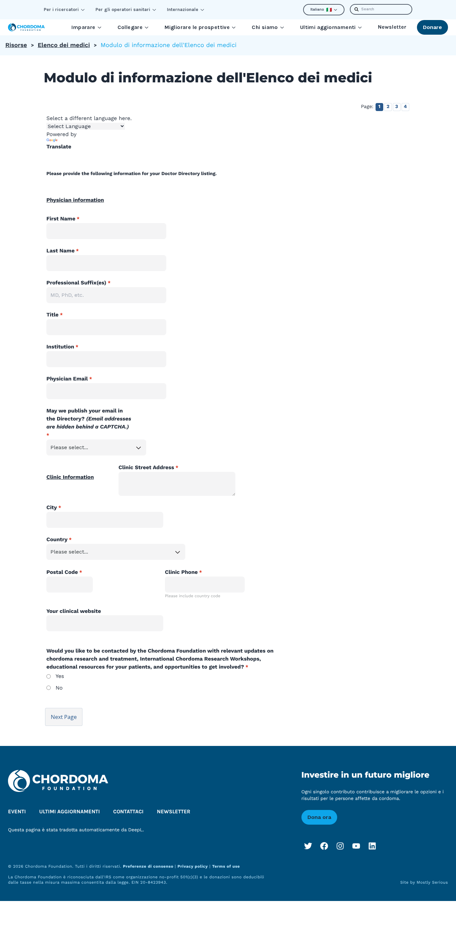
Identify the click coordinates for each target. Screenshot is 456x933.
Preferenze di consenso (149, 866)
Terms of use (226, 866)
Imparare (83, 27)
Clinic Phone (181, 572)
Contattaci (128, 812)
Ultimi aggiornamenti (328, 27)
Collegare (130, 27)
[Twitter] (308, 846)
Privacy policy (193, 866)
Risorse (16, 45)
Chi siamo (265, 27)
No (58, 688)
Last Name (60, 250)
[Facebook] (324, 846)
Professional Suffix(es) (76, 282)
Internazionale (182, 9)
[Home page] (26, 27)
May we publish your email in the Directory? (88, 418)
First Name (60, 218)
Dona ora (319, 817)
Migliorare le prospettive (197, 27)
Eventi (17, 812)
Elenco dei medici (64, 45)
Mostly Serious (432, 882)
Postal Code (62, 572)
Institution (60, 346)
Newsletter (392, 27)
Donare (432, 27)
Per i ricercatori (61, 9)
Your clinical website (73, 611)
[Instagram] (340, 846)
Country (56, 539)
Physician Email (67, 378)
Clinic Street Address (146, 467)
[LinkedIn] (372, 846)
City (51, 507)
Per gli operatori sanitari (122, 9)
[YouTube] (356, 846)
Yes (59, 676)
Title (52, 314)
